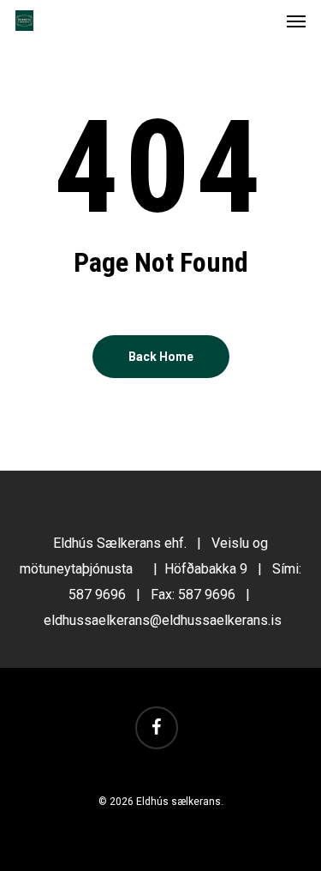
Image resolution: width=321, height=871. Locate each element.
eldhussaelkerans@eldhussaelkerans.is (163, 620)
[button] (296, 20)
